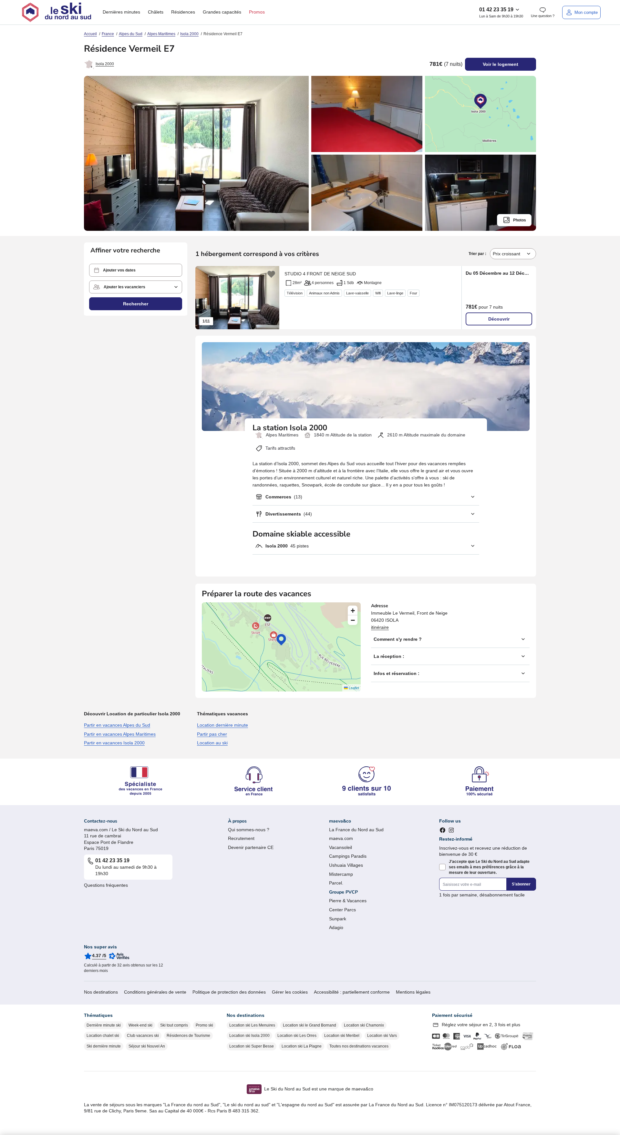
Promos (257, 12)
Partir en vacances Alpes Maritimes (120, 734)
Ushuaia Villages (346, 865)
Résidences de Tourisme (188, 1035)
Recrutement (241, 838)
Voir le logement (500, 64)
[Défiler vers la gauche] (203, 297)
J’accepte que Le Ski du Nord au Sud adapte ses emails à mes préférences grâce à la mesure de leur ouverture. (489, 867)
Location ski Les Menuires (252, 1025)
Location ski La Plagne (302, 1046)
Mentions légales (413, 992)
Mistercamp (341, 874)
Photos (519, 220)
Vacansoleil (340, 847)
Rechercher (135, 303)
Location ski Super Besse (251, 1046)
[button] (135, 270)
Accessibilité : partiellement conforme (352, 992)
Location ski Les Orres (296, 1035)
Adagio (336, 927)
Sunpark (337, 918)
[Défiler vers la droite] (271, 297)
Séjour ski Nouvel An (147, 1046)
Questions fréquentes (106, 885)
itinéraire (380, 627)
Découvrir (499, 319)
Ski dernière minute (104, 1046)
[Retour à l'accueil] (56, 12)
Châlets (155, 12)
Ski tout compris (174, 1025)
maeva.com (341, 838)
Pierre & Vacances (348, 900)
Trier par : (478, 253)
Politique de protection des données (229, 992)
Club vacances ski (143, 1035)
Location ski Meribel (341, 1035)
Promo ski (204, 1025)
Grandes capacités (222, 12)
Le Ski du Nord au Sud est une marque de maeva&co (318, 1088)
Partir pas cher (212, 734)
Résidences (183, 12)
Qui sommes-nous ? (248, 829)
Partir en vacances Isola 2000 (114, 742)
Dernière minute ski (104, 1025)
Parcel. (336, 882)
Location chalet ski (103, 1035)
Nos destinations (101, 992)
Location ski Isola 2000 (249, 1035)
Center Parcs (342, 909)
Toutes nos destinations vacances (358, 1046)
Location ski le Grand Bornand (309, 1025)
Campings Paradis (348, 856)
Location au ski (212, 742)
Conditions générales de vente (155, 992)
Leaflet (353, 688)
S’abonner (521, 884)
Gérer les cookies (290, 992)
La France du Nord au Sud (356, 829)
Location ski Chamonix (364, 1025)
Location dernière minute (222, 725)
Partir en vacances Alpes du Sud (117, 725)
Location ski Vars (382, 1035)
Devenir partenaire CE (251, 847)
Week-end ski (140, 1025)
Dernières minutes (121, 12)
